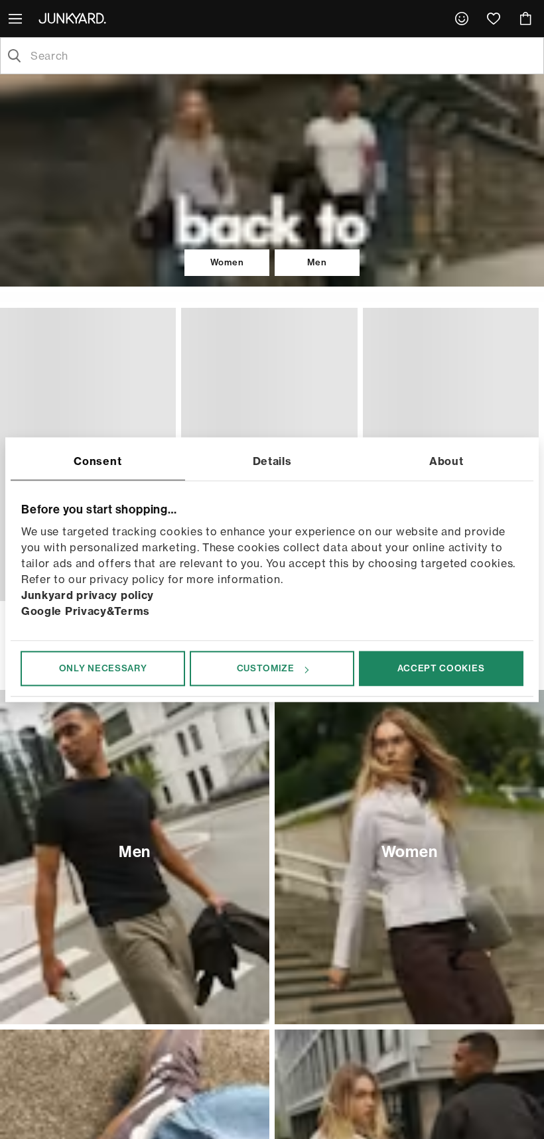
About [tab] (446, 461)
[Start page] (75, 18)
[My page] (462, 19)
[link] (462, 19)
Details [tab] (272, 461)
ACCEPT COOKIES (440, 668)
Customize (266, 668)
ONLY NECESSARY (103, 668)
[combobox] (282, 55)
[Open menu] (17, 18)
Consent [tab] (97, 461)
